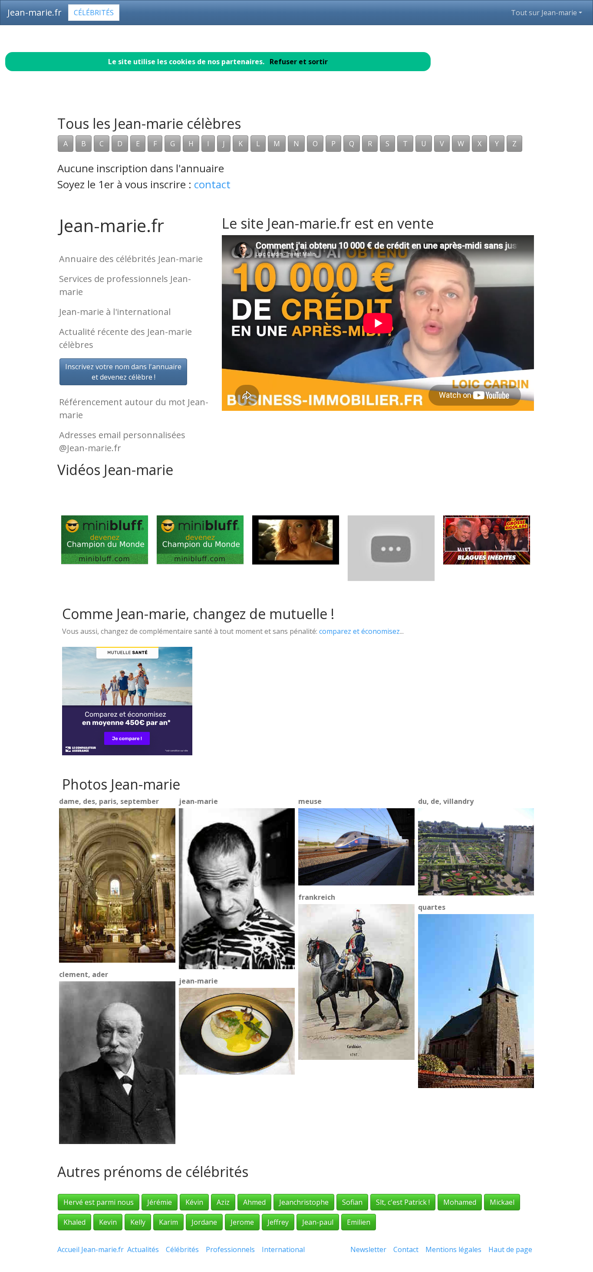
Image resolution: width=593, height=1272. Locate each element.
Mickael (502, 1202)
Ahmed (254, 1202)
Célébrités (94, 12)
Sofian (352, 1202)
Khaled (74, 1222)
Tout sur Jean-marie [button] (544, 12)
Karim (168, 1222)
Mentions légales (453, 1249)
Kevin (108, 1222)
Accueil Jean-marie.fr (90, 1249)
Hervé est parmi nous (98, 1202)
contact (212, 184)
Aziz (223, 1202)
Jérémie (159, 1202)
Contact (405, 1249)
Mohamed (459, 1202)
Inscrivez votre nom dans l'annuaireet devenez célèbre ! (123, 372)
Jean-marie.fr (34, 12)
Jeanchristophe (304, 1202)
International (283, 1249)
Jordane (204, 1222)
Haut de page (512, 1249)
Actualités (143, 1249)
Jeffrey (278, 1222)
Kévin (194, 1202)
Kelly (137, 1222)
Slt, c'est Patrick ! (403, 1202)
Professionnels (230, 1249)
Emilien (358, 1222)
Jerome (242, 1222)
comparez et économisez (359, 631)
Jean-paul (317, 1222)
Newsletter (368, 1249)
